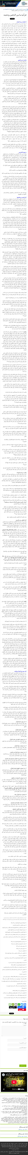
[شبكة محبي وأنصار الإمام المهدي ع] (14, 3)
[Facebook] (16, 1150)
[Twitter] (15, 1150)
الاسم (24, 1038)
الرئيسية (25, 9)
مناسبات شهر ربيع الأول (22, 1136)
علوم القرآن (11, 9)
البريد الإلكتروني (22, 1042)
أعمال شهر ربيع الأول (22, 1129)
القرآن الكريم (19, 9)
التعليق (24, 1025)
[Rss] (18, 1150)
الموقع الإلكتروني (22, 1047)
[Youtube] (13, 1150)
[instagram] (12, 1150)
